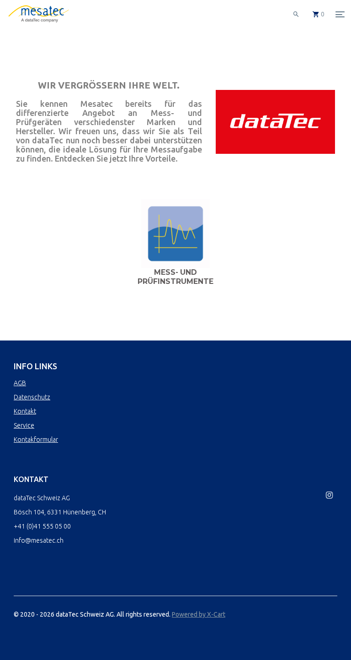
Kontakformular (36, 439)
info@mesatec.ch (39, 540)
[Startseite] (38, 22)
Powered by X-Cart (198, 614)
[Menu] (340, 14)
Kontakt (25, 411)
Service (24, 425)
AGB (20, 383)
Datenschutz (32, 397)
